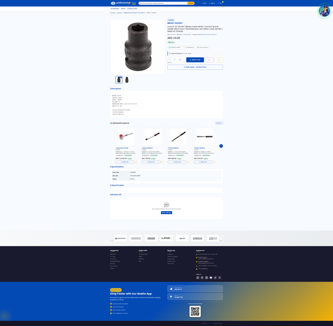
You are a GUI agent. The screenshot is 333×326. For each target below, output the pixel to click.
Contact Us (170, 254)
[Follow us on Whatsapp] (198, 277)
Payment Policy (171, 261)
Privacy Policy (171, 259)
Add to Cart (196, 60)
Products (119, 13)
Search (191, 3)
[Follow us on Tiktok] (215, 277)
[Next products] (221, 146)
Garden (112, 268)
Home (113, 13)
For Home (112, 256)
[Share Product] (219, 59)
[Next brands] (221, 238)
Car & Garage (113, 266)
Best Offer (113, 254)
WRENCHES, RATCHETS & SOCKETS (134, 13)
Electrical (112, 263)
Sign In (140, 256)
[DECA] (197, 238)
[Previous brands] (112, 238)
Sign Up (213, 3)
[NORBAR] (182, 238)
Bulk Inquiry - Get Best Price (196, 67)
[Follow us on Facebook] (202, 277)
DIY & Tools (113, 259)
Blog (140, 261)
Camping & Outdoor (115, 261)
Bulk (205, 3)
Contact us (141, 259)
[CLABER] (151, 238)
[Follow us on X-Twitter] (219, 277)
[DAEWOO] (120, 238)
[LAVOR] (166, 238)
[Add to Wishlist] (209, 59)
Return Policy (170, 263)
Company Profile (143, 254)
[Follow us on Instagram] (206, 277)
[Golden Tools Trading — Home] (123, 3)
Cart (221, 3)
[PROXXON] (135, 238)
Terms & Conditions (172, 256)
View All (218, 123)
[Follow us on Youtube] (211, 277)
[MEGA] (213, 238)
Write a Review (166, 212)
